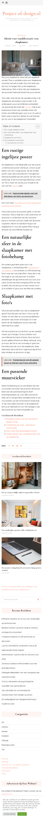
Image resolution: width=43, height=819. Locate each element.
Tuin (3, 749)
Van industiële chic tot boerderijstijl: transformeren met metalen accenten (17, 692)
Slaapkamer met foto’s (12, 138)
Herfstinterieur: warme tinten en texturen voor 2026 (20, 657)
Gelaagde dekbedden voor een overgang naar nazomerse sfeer (21, 674)
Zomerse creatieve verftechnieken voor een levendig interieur (19, 665)
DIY (3, 722)
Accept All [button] (22, 814)
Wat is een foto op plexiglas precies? (21, 431)
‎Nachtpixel (6, 771)
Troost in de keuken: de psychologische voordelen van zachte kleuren (18, 683)
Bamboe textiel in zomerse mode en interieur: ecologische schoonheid (20, 630)
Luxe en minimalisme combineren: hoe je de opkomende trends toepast (19, 648)
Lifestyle (5, 740)
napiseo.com (7, 794)
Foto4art (28, 107)
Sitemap (5, 762)
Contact (5, 759)
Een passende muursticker (14, 140)
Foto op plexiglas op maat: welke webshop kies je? (19, 530)
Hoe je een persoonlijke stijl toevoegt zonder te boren (20, 492)
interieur (15, 186)
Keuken (5, 731)
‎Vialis (4, 774)
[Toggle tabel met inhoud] (36, 126)
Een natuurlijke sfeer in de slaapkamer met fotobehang (20, 133)
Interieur (21, 35)
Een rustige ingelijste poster (14, 130)
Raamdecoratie (8, 745)
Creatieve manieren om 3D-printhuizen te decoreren (18, 639)
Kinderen (5, 736)
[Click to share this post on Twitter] (13, 446)
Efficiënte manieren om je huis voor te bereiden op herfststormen (21, 621)
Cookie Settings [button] (9, 814)
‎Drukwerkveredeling (10, 768)
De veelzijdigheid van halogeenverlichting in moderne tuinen (19, 701)
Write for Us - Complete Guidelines (15, 765)
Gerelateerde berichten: (15, 143)
